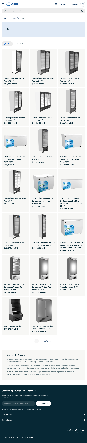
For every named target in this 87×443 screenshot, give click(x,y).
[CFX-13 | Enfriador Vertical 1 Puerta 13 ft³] (43, 140)
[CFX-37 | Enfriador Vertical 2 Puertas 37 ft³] (15, 101)
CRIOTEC (11, 437)
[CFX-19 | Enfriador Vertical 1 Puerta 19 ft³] (15, 62)
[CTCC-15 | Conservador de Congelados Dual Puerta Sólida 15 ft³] (71, 140)
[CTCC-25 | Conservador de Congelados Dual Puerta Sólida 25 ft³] (15, 140)
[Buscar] (82, 11)
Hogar (4, 18)
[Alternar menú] (3, 4)
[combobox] (43, 10)
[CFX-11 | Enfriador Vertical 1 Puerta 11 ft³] (71, 101)
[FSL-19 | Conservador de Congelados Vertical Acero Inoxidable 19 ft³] (43, 268)
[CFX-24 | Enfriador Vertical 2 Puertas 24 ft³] (43, 62)
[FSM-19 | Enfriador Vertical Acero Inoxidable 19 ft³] (71, 268)
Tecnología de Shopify (24, 437)
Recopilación (14, 18)
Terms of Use (28, 409)
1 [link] (36, 341)
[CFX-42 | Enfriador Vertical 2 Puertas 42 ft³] (71, 62)
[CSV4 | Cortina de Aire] (15, 310)
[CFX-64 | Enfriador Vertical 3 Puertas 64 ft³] (43, 101)
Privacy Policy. (40, 409)
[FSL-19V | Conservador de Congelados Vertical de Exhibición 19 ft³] (15, 268)
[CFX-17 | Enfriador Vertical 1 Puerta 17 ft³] (15, 226)
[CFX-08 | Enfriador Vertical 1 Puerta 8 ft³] (15, 182)
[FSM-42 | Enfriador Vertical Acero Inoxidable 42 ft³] (43, 310)
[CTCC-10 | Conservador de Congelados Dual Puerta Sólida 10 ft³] (43, 182)
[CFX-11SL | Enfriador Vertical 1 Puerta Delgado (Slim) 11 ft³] (43, 226)
